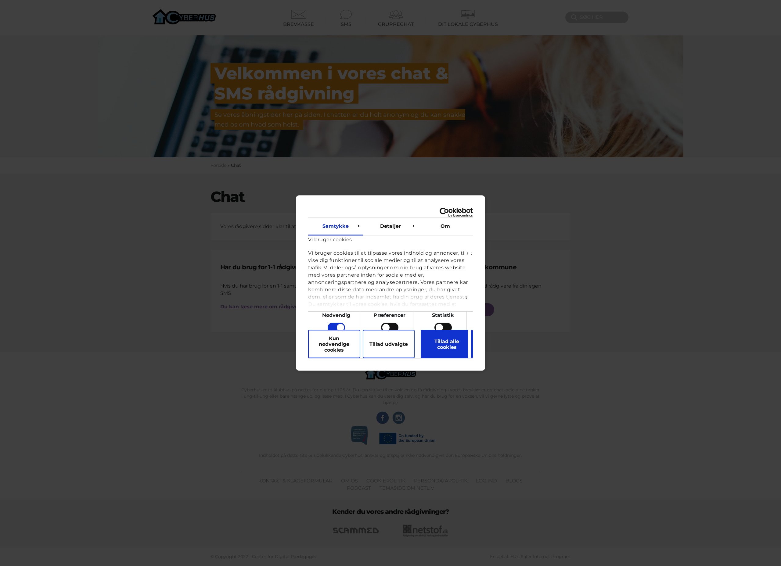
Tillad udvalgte (388, 344)
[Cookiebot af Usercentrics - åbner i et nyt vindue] (446, 212)
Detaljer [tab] (390, 226)
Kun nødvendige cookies (334, 344)
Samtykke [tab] (335, 226)
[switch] (389, 327)
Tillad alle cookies (446, 344)
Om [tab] (445, 226)
